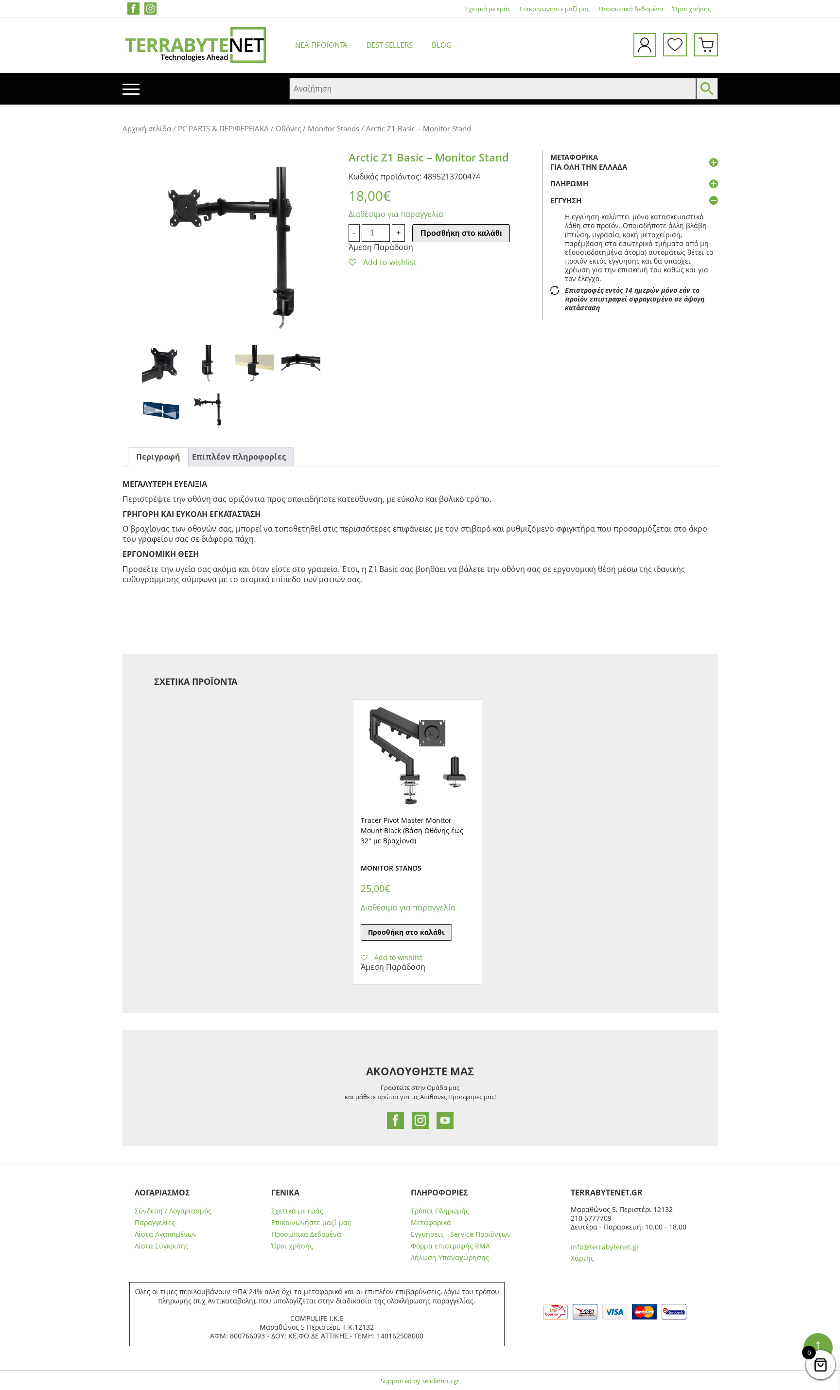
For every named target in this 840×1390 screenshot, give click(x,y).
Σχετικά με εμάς (487, 9)
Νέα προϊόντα (321, 45)
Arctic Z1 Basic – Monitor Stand (429, 157)
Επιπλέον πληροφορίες (239, 456)
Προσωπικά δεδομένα (631, 9)
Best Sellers (390, 45)
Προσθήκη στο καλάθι (461, 233)
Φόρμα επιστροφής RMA (450, 1246)
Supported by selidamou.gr (420, 1380)
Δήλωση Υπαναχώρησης (450, 1257)
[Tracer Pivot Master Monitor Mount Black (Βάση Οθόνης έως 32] (417, 755)
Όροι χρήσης (691, 9)
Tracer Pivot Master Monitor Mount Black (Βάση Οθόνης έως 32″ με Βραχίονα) (412, 830)
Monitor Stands (333, 128)
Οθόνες (288, 128)
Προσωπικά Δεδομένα (306, 1234)
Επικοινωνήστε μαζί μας (555, 9)
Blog (442, 45)
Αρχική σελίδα (146, 128)
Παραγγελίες (155, 1222)
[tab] (158, 456)
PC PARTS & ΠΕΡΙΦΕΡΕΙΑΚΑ (223, 128)
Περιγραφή (158, 456)
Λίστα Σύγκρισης (162, 1246)
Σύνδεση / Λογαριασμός (173, 1211)
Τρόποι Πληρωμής (440, 1211)
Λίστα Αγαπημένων (166, 1234)
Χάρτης (582, 1258)
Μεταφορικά (431, 1222)
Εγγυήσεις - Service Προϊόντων (461, 1234)
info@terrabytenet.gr (605, 1246)
